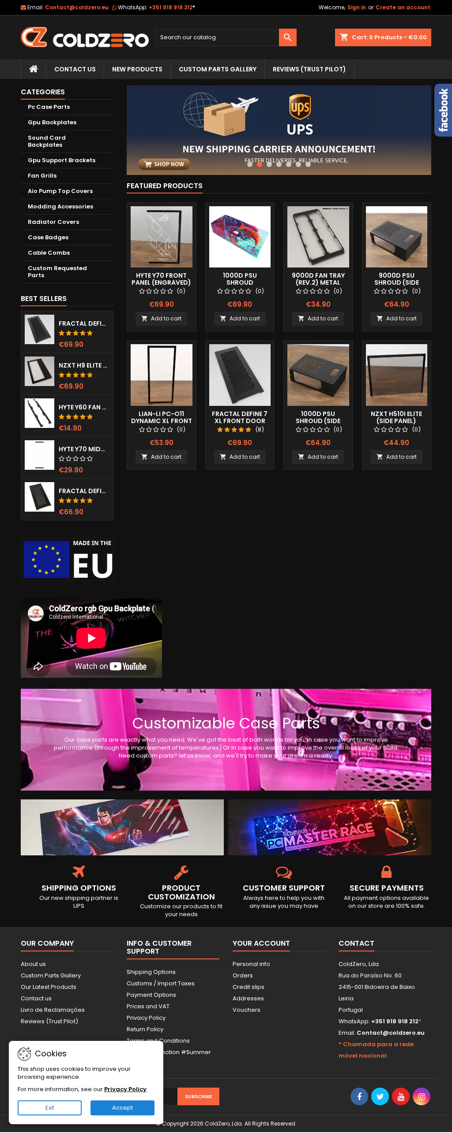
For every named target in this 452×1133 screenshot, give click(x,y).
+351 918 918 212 (172, 7)
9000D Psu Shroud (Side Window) (396, 282)
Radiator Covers (53, 222)
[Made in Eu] (67, 559)
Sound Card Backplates (47, 141)
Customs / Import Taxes (161, 983)
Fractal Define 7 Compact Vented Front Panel (84, 490)
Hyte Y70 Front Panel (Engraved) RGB (161, 282)
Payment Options (151, 995)
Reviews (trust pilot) (309, 69)
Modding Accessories (60, 206)
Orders (243, 975)
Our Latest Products (48, 987)
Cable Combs (49, 253)
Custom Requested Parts (57, 271)
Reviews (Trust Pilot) (49, 1021)
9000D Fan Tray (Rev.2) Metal (318, 279)
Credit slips (248, 987)
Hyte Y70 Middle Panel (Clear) (84, 449)
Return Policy (145, 1029)
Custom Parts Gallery (217, 69)
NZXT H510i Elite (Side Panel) (396, 417)
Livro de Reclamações (53, 1010)
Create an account (403, 7)
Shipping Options (151, 972)
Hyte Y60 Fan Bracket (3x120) (84, 407)
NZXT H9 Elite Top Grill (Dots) (84, 365)
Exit (49, 1107)
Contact (356, 943)
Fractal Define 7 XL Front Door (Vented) (84, 323)
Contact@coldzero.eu (77, 7)
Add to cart (161, 318)
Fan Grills (42, 175)
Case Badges (48, 237)
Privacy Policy (146, 1018)
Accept (122, 1107)
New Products (137, 69)
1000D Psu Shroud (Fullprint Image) (240, 282)
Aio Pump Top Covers (60, 191)
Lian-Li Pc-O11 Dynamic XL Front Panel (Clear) (161, 420)
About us (33, 964)
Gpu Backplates (52, 122)
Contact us (36, 998)
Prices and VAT (148, 1006)
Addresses (248, 998)
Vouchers (246, 1010)
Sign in (356, 7)
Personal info (251, 964)
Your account (261, 943)
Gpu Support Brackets (61, 160)
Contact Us (75, 69)
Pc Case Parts (49, 107)
